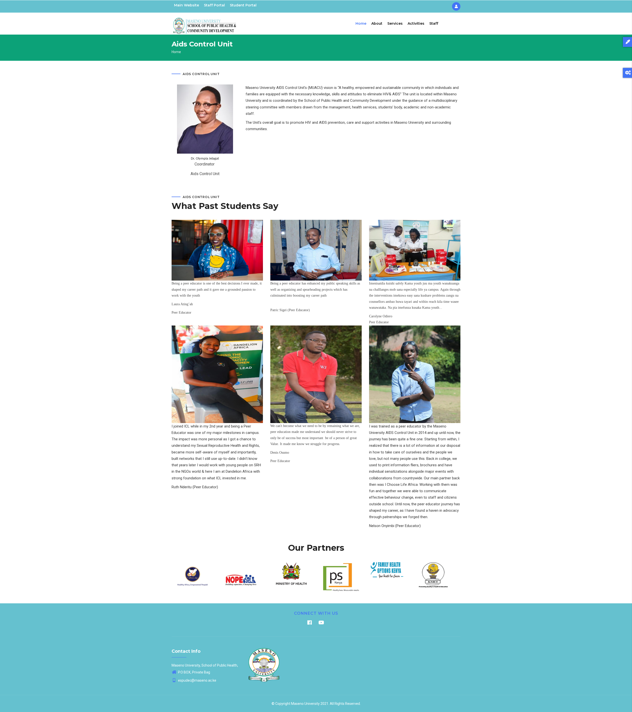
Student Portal (243, 5)
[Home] (205, 22)
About (376, 23)
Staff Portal (214, 5)
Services (395, 23)
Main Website (186, 5)
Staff (433, 23)
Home (361, 23)
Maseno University (305, 704)
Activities (416, 23)
